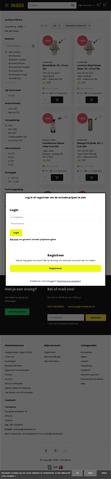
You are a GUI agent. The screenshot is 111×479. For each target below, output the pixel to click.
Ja (77, 473)
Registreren (55, 268)
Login (16, 232)
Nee (90, 473)
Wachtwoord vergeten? (69, 281)
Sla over (14, 239)
